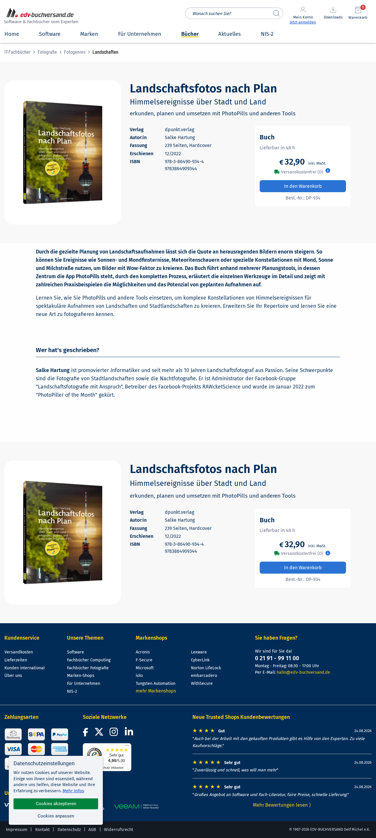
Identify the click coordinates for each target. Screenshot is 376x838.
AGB (92, 829)
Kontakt (42, 829)
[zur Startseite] (40, 16)
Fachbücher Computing (88, 660)
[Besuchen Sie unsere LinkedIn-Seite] (130, 733)
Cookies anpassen (56, 816)
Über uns (13, 675)
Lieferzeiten (15, 660)
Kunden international (24, 667)
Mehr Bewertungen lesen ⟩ (282, 805)
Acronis (143, 652)
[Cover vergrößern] (62, 152)
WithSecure (202, 683)
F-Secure (144, 660)
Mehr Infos (73, 790)
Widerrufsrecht (118, 829)
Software (75, 652)
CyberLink (200, 660)
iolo (139, 675)
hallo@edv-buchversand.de (303, 672)
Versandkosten (18, 652)
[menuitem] (21, 52)
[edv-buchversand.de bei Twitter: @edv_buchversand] (99, 733)
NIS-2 (72, 691)
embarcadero (204, 675)
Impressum (16, 829)
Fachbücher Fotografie (88, 667)
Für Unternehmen (83, 683)
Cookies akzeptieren (56, 803)
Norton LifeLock (206, 667)
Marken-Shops (80, 675)
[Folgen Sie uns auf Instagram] (115, 733)
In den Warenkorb (303, 186)
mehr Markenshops (156, 691)
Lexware (199, 652)
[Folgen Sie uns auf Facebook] (86, 733)
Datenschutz (69, 829)
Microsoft (145, 667)
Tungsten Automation (155, 683)
